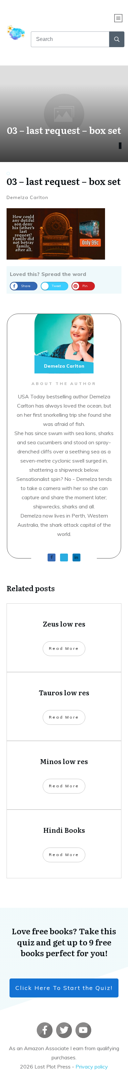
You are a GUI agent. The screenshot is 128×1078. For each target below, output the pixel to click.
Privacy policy (91, 1066)
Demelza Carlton (27, 197)
